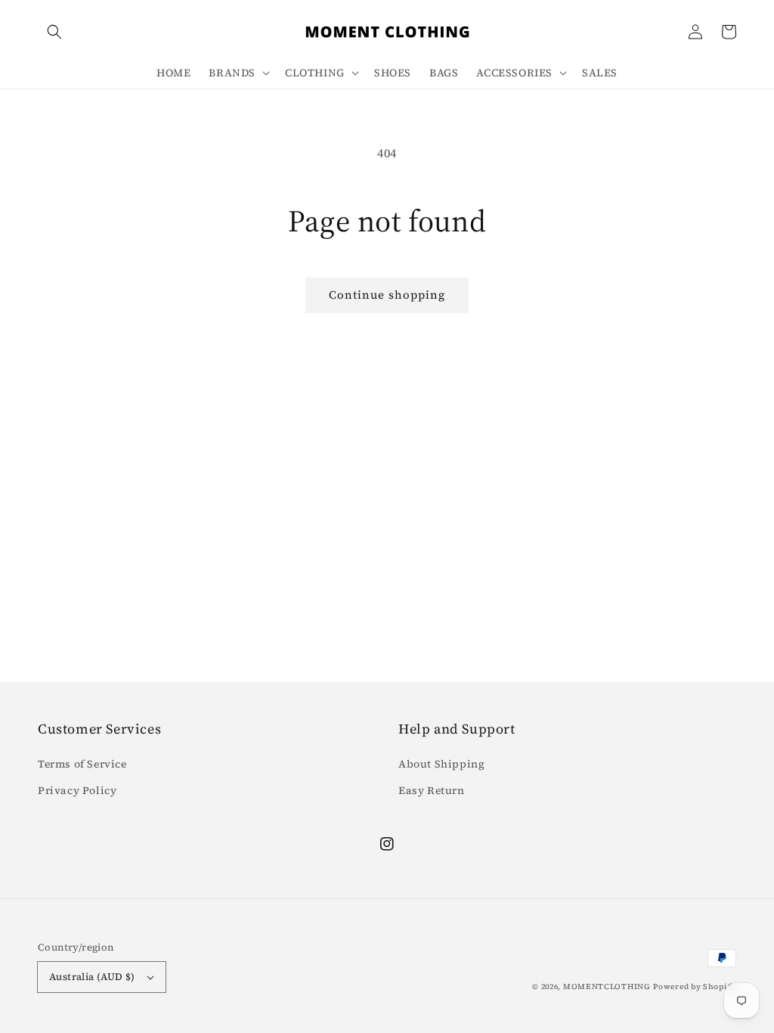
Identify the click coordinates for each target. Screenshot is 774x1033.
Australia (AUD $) (92, 976)
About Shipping (441, 763)
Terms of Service (82, 763)
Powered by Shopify (694, 986)
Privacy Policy (77, 790)
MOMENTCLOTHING (607, 986)
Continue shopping (387, 294)
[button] (54, 31)
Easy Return (431, 790)
